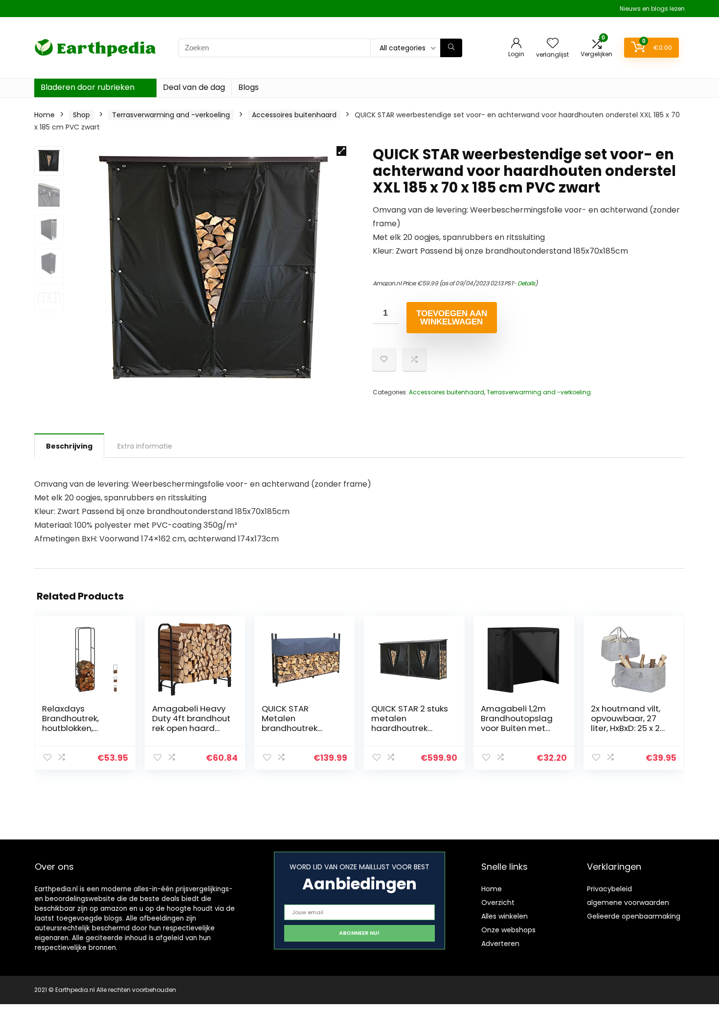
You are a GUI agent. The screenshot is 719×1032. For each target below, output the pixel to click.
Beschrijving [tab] (69, 446)
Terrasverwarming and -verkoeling (171, 115)
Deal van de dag (194, 87)
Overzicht (498, 902)
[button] (341, 151)
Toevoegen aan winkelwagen (451, 317)
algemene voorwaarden (628, 902)
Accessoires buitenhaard (294, 115)
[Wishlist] (553, 44)
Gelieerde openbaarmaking (633, 916)
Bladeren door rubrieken (88, 87)
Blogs (248, 87)
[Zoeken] (451, 48)
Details (526, 283)
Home (44, 115)
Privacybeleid (609, 889)
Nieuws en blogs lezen (652, 8)
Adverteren (500, 943)
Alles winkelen (504, 916)
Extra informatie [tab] (144, 446)
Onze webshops (508, 930)
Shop (81, 115)
